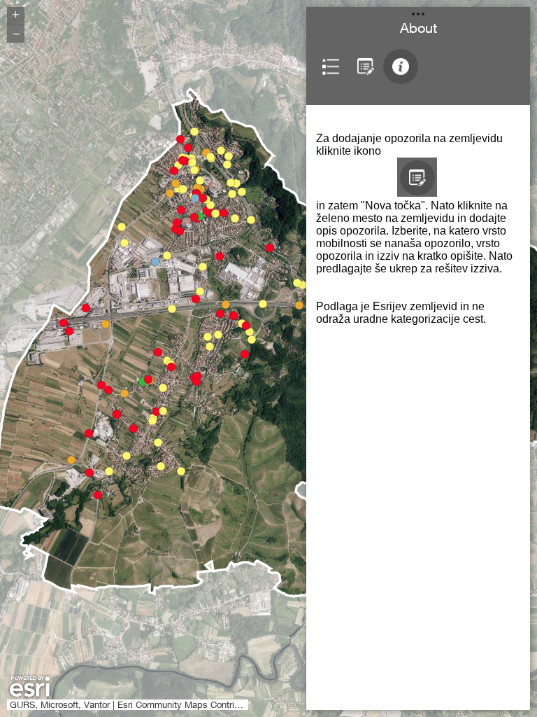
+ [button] (16, 15)
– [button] (16, 33)
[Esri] (29, 686)
